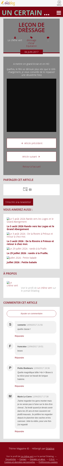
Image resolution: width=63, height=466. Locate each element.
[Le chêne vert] (12, 287)
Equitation (31, 46)
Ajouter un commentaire (32, 313)
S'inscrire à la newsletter (18, 202)
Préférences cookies (48, 462)
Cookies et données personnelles (19, 462)
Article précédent (33, 143)
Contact (22, 459)
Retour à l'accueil (31, 166)
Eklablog (50, 448)
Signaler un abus (38, 459)
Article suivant (30, 156)
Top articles (10, 459)
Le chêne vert (44, 287)
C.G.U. (52, 459)
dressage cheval (31, 42)
